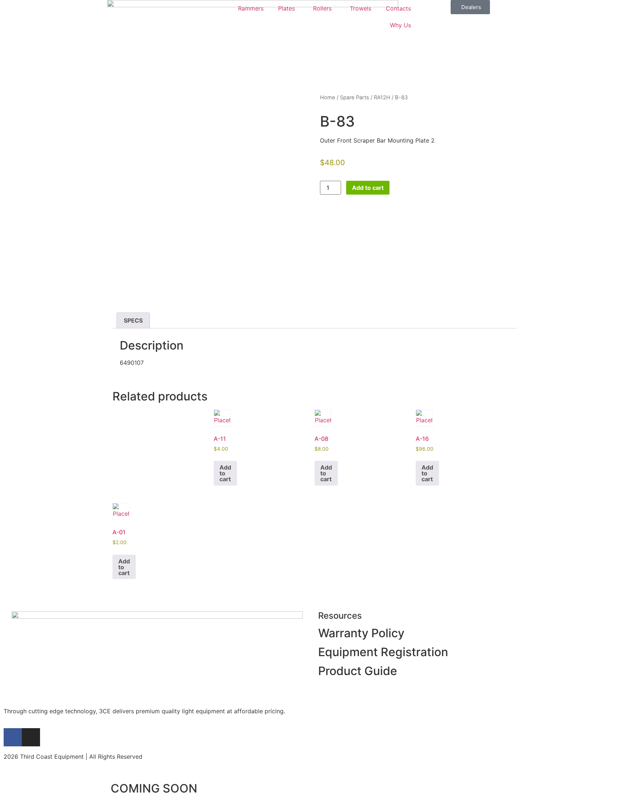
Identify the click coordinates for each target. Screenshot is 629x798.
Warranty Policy (361, 633)
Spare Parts (354, 97)
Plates (286, 8)
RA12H (382, 97)
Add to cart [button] (225, 473)
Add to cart (368, 187)
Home (327, 97)
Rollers (322, 8)
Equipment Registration (383, 652)
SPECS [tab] (133, 320)
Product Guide (357, 671)
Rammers (251, 8)
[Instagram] (31, 737)
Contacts (398, 8)
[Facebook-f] (13, 737)
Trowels (360, 8)
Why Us (400, 25)
